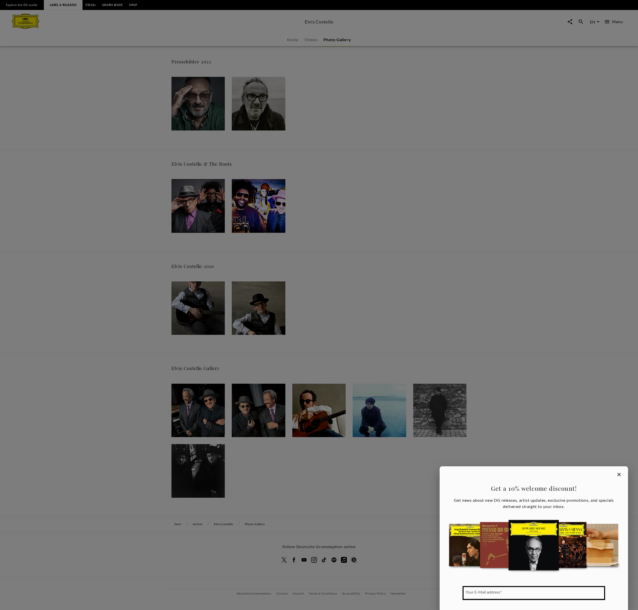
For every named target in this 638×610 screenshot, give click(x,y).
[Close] (619, 475)
